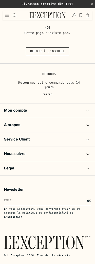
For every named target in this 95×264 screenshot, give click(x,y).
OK (89, 201)
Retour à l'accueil (47, 51)
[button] (91, 4)
